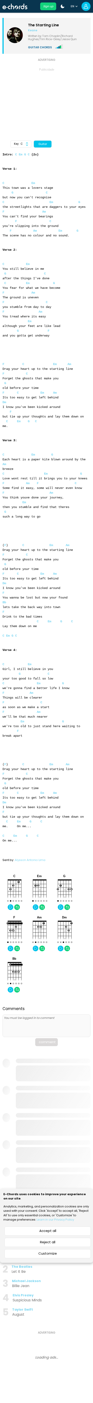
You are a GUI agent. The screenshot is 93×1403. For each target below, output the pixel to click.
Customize (47, 1253)
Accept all (47, 1230)
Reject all (47, 1242)
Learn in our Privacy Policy (55, 1219)
